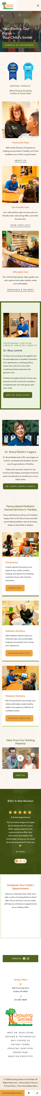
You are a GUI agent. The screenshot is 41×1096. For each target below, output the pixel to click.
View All (20, 775)
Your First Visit (20, 225)
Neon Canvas (31, 1083)
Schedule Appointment (12, 1093)
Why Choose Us (20, 1040)
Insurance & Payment (20, 290)
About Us (20, 160)
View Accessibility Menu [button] (28, 1086)
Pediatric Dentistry (19, 718)
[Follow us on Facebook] (24, 958)
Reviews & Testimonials (20, 1036)
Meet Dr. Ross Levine (17, 395)
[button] (37, 5)
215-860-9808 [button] (20, 1000)
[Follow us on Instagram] (28, 958)
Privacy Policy (10, 1086)
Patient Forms (20, 1044)
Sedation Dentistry (19, 653)
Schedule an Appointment (19, 45)
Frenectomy (15, 588)
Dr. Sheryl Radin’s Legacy (20, 486)
